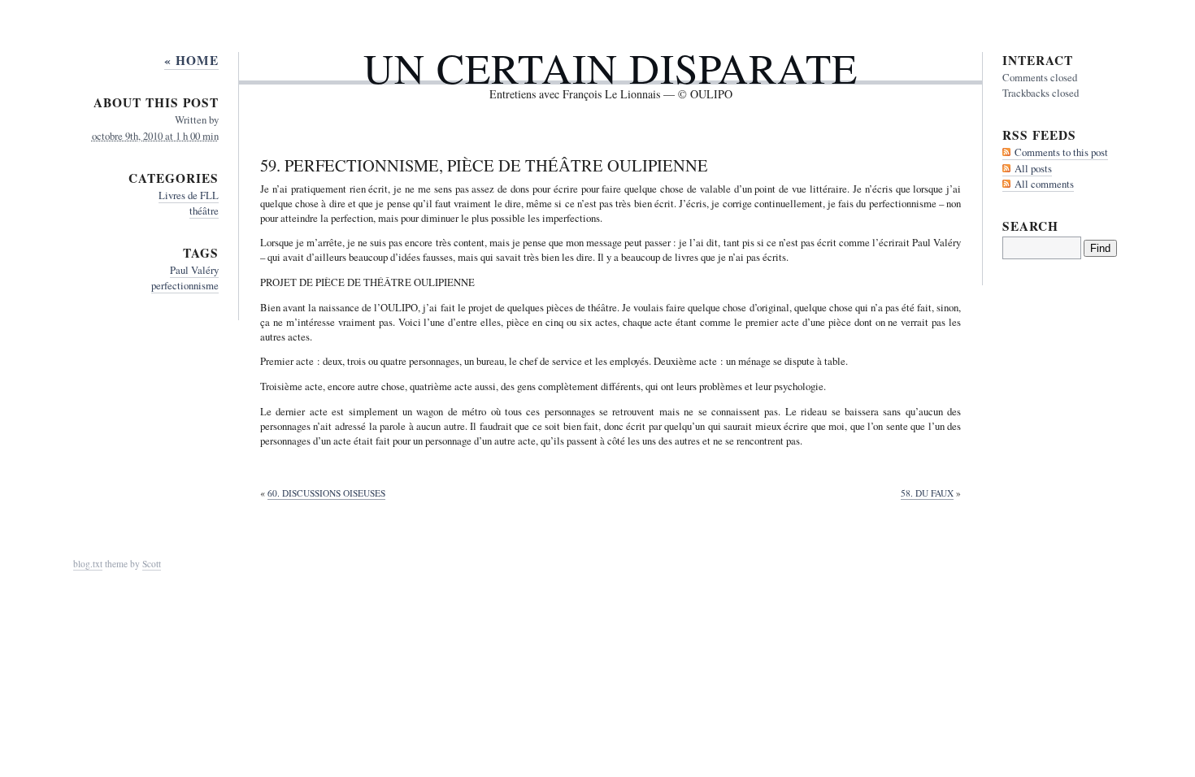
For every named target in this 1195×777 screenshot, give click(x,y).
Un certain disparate (610, 67)
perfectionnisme (185, 285)
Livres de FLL (189, 195)
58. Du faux (927, 493)
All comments (1044, 183)
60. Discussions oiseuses (326, 493)
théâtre (204, 210)
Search (1030, 226)
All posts (1033, 168)
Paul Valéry (194, 270)
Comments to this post (1061, 152)
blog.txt (87, 564)
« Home (191, 60)
